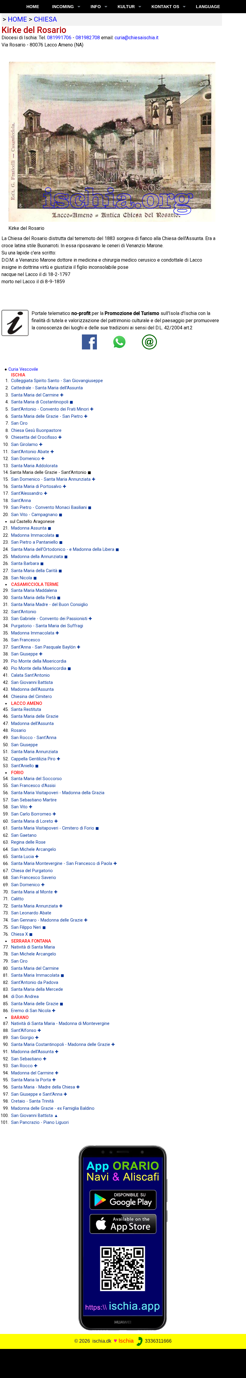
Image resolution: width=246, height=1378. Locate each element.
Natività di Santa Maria (33, 947)
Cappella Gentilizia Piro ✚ (35, 759)
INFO (96, 6)
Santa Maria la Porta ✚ (33, 1080)
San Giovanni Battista (32, 682)
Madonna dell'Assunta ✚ (34, 1051)
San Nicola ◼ (24, 578)
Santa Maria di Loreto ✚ (34, 821)
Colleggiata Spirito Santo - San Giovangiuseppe (57, 380)
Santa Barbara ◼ (27, 563)
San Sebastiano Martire (34, 800)
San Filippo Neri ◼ (28, 927)
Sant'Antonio (23, 611)
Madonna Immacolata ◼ (35, 535)
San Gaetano (24, 835)
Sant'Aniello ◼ (25, 765)
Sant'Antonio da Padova (34, 982)
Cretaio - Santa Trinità (32, 1101)
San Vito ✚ (21, 806)
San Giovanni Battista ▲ (34, 1115)
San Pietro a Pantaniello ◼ (37, 542)
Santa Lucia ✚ (25, 856)
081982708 (88, 37)
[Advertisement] (120, 1362)
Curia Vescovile (23, 369)
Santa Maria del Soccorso (36, 778)
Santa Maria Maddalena (34, 590)
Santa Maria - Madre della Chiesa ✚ (45, 1087)
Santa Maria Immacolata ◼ (37, 975)
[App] (123, 1237)
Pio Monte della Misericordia (38, 661)
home (17, 19)
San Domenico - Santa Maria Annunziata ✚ (53, 479)
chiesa (45, 19)
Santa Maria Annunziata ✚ (37, 906)
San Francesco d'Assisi (33, 785)
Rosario (18, 730)
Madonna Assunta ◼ (31, 528)
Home (32, 6)
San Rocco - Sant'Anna (33, 737)
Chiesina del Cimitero (31, 696)
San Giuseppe (24, 744)
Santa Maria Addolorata (34, 465)
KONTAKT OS (165, 6)
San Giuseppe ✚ (27, 654)
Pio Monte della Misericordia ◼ (41, 668)
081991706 (59, 37)
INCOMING (63, 6)
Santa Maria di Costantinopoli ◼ (42, 402)
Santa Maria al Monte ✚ (34, 892)
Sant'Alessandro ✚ (29, 493)
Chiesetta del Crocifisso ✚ (36, 437)
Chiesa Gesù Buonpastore (36, 430)
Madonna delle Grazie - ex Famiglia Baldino (52, 1108)
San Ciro (19, 423)
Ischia (126, 1341)
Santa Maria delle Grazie (34, 716)
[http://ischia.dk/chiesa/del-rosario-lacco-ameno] (149, 342)
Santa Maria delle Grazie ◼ (37, 1003)
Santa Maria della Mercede (37, 989)
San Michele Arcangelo (33, 849)
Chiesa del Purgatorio (32, 870)
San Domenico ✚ (28, 458)
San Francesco (25, 640)
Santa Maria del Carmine (35, 968)
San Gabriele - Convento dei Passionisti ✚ (51, 618)
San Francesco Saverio (33, 877)
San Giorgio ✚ (25, 1037)
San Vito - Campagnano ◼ (36, 514)
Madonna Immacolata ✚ (35, 633)
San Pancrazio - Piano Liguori (40, 1122)
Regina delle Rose (28, 842)
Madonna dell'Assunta (32, 689)
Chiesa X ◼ (22, 934)
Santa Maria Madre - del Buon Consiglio (49, 604)
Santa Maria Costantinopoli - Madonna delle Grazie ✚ (63, 1044)
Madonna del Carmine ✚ (34, 1073)
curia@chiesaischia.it (136, 37)
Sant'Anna (21, 500)
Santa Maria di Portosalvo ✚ (38, 486)
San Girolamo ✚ (27, 444)
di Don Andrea (25, 996)
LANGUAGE (208, 6)
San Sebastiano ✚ (28, 1059)
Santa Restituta (26, 709)
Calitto (17, 898)
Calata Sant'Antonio (30, 675)
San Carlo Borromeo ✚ (33, 814)
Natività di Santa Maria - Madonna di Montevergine (60, 1023)
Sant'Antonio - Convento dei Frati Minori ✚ (52, 409)
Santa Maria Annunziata (34, 751)
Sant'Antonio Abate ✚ (32, 451)
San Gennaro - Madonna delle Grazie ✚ (49, 920)
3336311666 (158, 1341)
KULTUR (126, 6)
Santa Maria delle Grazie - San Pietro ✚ (49, 416)
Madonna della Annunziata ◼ (39, 556)
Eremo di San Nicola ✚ (33, 1010)
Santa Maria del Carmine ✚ (37, 395)
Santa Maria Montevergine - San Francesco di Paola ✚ (64, 863)
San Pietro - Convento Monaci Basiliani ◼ (51, 507)
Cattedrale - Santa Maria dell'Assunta (47, 388)
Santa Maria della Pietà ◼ (36, 597)
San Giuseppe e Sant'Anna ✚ (39, 1094)
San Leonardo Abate (31, 913)
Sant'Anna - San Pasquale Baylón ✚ (45, 647)
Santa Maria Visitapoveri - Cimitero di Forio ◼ (55, 828)
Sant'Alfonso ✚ (26, 1030)
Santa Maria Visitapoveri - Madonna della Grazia (57, 792)
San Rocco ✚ (24, 1065)
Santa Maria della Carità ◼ (36, 570)
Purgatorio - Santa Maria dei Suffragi (47, 625)
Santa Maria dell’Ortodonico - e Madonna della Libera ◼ (65, 549)
